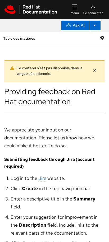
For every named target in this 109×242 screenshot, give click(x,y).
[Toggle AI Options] (95, 25)
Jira (42, 178)
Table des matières (19, 38)
